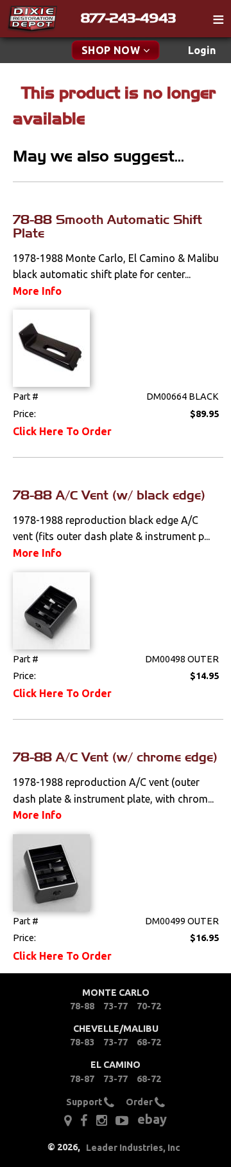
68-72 (149, 1042)
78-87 (82, 1079)
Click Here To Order (62, 431)
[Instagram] (101, 1120)
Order (140, 1101)
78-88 (82, 1006)
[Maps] (67, 1120)
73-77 (115, 1006)
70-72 (149, 1006)
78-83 (82, 1042)
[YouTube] (122, 1120)
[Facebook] (83, 1120)
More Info (37, 291)
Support (85, 1101)
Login (202, 50)
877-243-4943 (128, 18)
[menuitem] (202, 50)
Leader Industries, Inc (133, 1148)
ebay (152, 1119)
